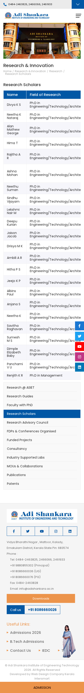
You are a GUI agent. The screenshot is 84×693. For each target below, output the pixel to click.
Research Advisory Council (27, 422)
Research (55, 71)
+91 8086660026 (42, 609)
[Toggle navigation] (78, 4)
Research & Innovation (30, 71)
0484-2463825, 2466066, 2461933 (30, 4)
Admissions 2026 (25, 633)
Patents (13, 483)
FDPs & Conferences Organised (31, 431)
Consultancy (17, 448)
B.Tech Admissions (27, 641)
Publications (16, 475)
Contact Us (20, 650)
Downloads (41, 598)
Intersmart (42, 678)
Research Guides (20, 396)
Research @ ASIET (20, 387)
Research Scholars (18, 74)
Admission (42, 687)
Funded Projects (19, 440)
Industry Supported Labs (26, 457)
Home (7, 71)
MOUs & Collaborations (25, 466)
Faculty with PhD (20, 405)
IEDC (46, 650)
